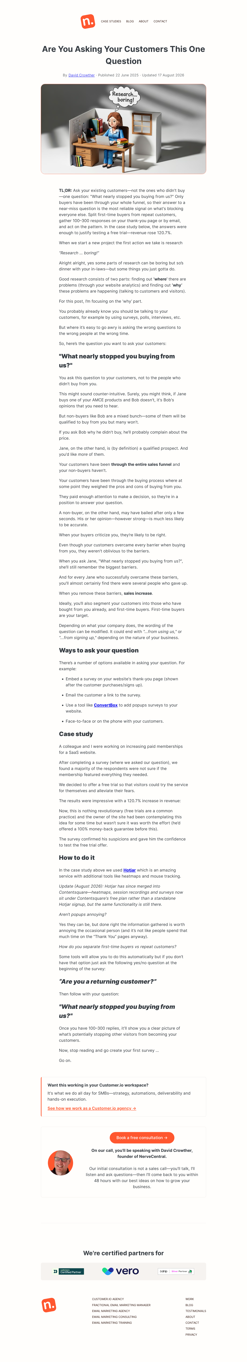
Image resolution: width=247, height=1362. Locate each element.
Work (190, 1299)
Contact (160, 21)
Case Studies (111, 21)
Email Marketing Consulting (114, 1317)
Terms (190, 1328)
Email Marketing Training (112, 1322)
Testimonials (196, 1311)
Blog (130, 21)
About (144, 21)
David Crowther (82, 75)
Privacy (191, 1334)
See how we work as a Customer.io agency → (92, 1108)
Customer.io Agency (108, 1299)
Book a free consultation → (142, 1137)
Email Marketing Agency (111, 1311)
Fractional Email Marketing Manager (121, 1305)
